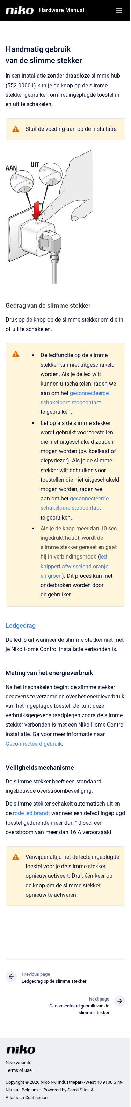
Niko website (18, 1062)
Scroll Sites (78, 1089)
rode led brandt (31, 813)
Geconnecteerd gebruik (34, 744)
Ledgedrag (21, 625)
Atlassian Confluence (27, 1097)
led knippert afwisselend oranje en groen (74, 566)
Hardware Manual (61, 10)
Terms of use (19, 1070)
